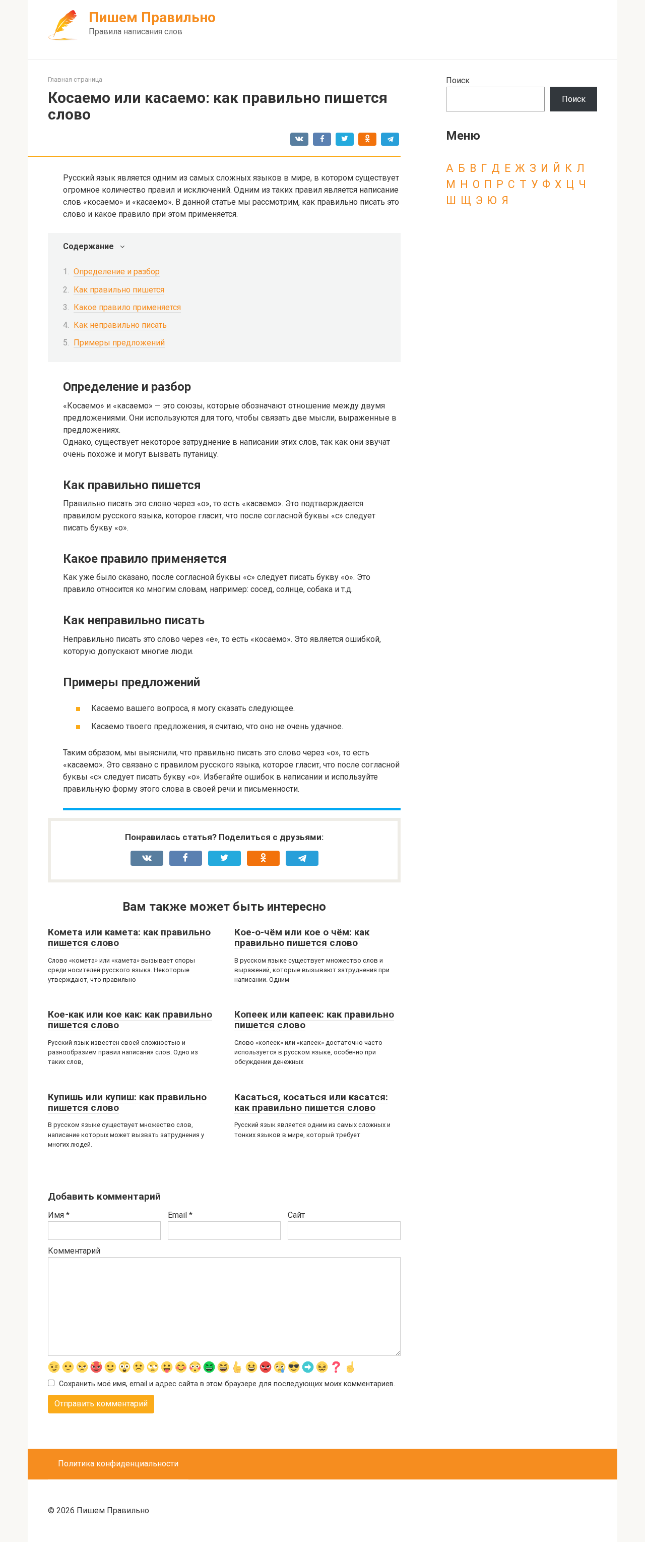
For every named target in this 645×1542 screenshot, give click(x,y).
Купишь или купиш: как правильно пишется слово (127, 1102)
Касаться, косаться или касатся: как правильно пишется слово (311, 1102)
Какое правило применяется (127, 307)
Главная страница (75, 79)
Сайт (296, 1215)
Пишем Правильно (152, 17)
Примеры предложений (119, 342)
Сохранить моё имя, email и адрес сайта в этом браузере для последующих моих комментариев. (227, 1384)
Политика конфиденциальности (118, 1463)
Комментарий (74, 1251)
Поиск (458, 80)
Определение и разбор (117, 271)
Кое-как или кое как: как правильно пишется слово (130, 1020)
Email (180, 1215)
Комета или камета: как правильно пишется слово (129, 937)
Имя (59, 1215)
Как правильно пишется (119, 289)
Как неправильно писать (120, 325)
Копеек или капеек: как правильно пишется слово (314, 1020)
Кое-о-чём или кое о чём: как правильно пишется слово (301, 937)
